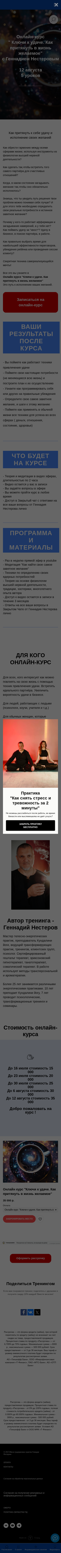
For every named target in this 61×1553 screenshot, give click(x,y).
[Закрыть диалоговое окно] (56, 5)
